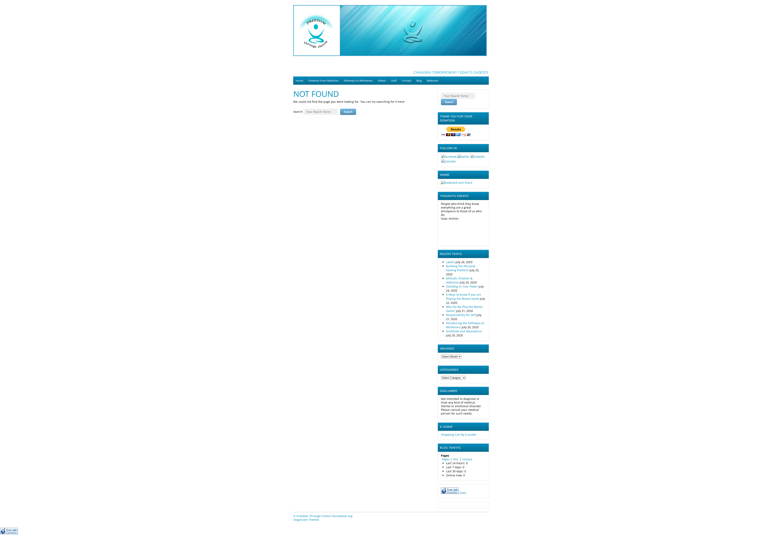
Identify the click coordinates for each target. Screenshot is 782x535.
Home (299, 80)
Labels (450, 262)
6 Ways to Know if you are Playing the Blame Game (463, 297)
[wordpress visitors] (450, 493)
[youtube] (448, 161)
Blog (419, 80)
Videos (382, 80)
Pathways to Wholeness (358, 80)
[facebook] (449, 157)
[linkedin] (477, 157)
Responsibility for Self (461, 315)
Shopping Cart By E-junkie (458, 435)
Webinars (432, 80)
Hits (456, 459)
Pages (446, 459)
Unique (467, 459)
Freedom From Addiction (323, 80)
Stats (463, 493)
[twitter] (463, 157)
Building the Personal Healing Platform (460, 268)
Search (298, 112)
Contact (406, 80)
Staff (394, 80)
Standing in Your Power (462, 286)
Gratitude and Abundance (464, 331)
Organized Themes (306, 520)
